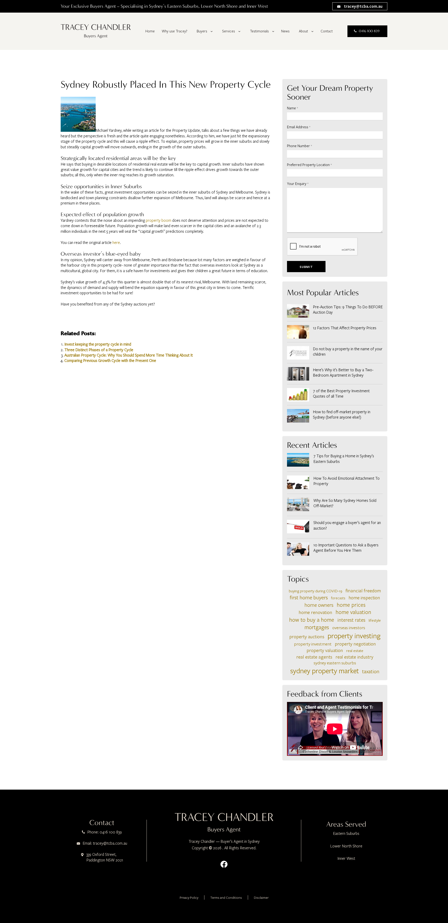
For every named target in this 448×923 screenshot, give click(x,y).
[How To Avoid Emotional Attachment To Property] (298, 482)
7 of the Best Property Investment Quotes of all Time (341, 393)
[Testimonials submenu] (273, 31)
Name (292, 108)
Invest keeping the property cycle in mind (97, 344)
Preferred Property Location (309, 164)
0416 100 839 (369, 31)
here (116, 242)
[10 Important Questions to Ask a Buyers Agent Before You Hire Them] (298, 549)
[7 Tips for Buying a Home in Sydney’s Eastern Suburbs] (298, 460)
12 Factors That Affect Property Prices (344, 327)
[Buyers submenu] (211, 31)
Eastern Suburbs (346, 833)
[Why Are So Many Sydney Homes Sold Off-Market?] (298, 505)
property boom (158, 220)
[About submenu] (312, 31)
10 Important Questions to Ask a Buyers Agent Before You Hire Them (345, 547)
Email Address (298, 127)
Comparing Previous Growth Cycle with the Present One (110, 360)
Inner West (346, 858)
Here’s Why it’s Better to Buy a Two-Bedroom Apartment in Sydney (343, 372)
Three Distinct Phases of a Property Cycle (98, 349)
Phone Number (299, 145)
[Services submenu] (239, 31)
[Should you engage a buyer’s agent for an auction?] (298, 527)
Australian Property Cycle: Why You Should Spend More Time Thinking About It (128, 355)
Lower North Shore (346, 846)
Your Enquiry (297, 183)
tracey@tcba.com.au (362, 6)
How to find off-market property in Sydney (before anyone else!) (341, 414)
